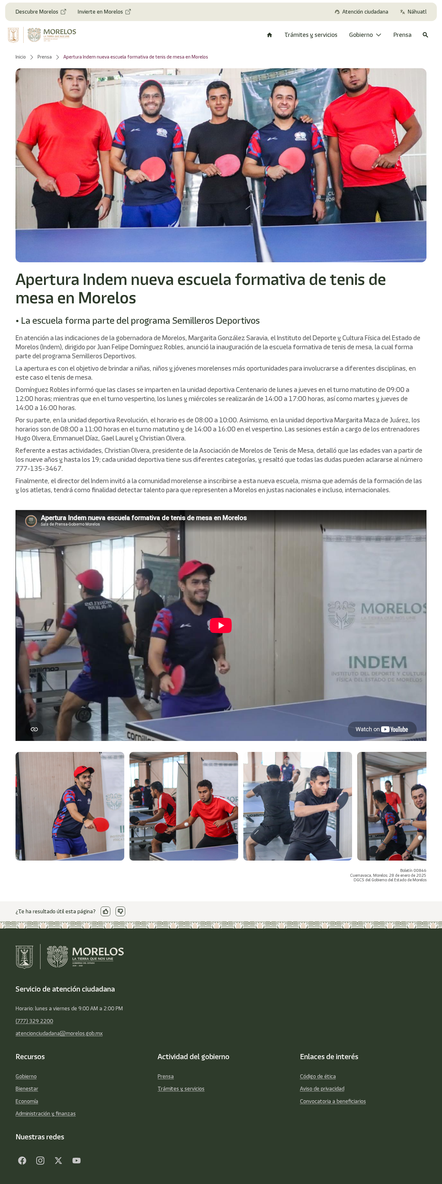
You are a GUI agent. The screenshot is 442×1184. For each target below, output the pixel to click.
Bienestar (27, 1088)
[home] (45, 35)
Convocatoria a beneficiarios (333, 1101)
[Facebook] (22, 1160)
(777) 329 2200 (34, 1021)
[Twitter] (58, 1160)
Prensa (166, 1076)
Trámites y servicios (181, 1088)
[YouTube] (76, 1160)
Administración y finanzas (46, 1113)
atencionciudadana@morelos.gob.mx (59, 1033)
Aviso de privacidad (322, 1088)
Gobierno (26, 1076)
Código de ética (318, 1076)
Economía (27, 1101)
